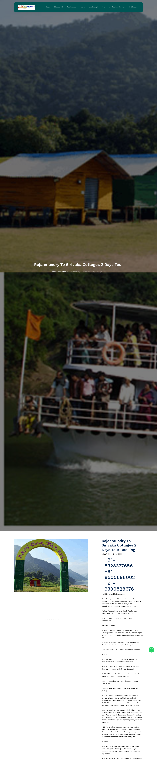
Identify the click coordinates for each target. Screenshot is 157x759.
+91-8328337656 (118, 562)
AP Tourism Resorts (117, 7)
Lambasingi (93, 7)
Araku (83, 7)
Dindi (103, 7)
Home (48, 7)
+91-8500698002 (119, 574)
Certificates (133, 7)
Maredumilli (58, 7)
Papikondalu (72, 7)
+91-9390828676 (119, 586)
